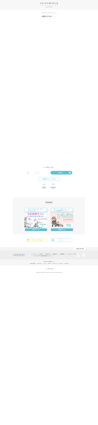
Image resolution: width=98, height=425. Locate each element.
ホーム (61, 286)
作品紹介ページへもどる (49, 179)
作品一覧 (48, 300)
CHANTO (49, 309)
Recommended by (65, 251)
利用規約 (62, 300)
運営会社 (55, 300)
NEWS (40, 300)
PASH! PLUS (39, 309)
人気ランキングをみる (37, 286)
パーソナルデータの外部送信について (42, 301)
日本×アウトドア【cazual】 (58, 309)
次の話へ (60, 172)
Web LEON (67, 309)
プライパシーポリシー (73, 300)
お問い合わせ (50, 314)
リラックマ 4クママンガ (49, 3)
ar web (45, 309)
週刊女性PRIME (33, 309)
